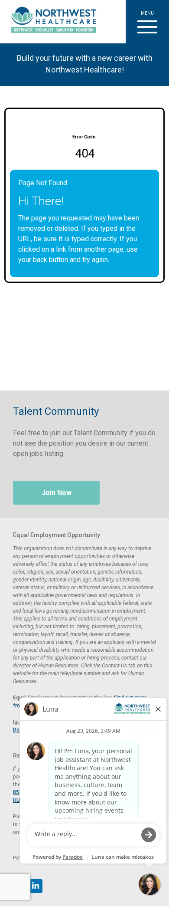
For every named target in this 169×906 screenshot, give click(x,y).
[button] (147, 21)
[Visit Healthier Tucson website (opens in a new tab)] (50, 22)
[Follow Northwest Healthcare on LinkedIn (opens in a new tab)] (35, 886)
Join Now (57, 493)
